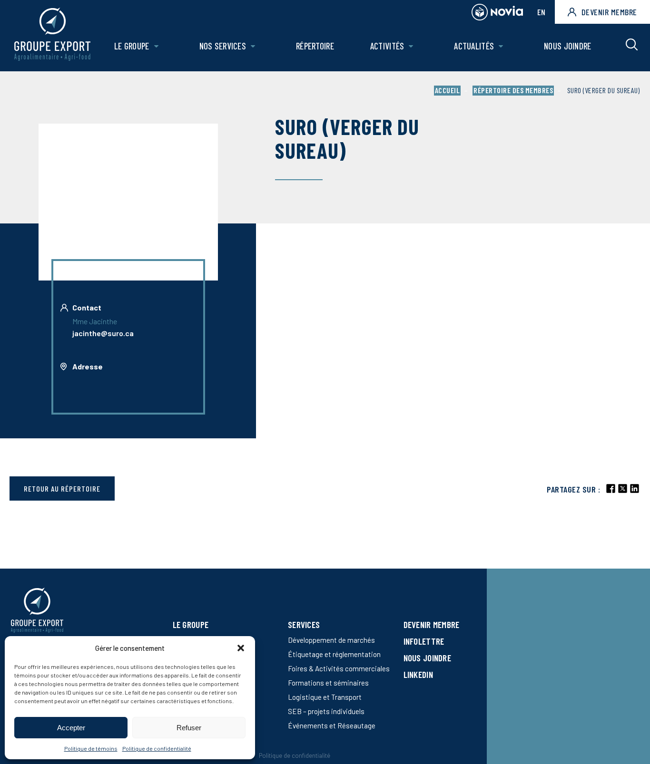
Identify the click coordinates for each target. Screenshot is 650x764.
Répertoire (315, 45)
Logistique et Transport (325, 697)
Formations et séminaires (328, 682)
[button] (241, 648)
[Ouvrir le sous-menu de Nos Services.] (253, 46)
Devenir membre (609, 12)
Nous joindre (567, 45)
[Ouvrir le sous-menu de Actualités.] (501, 46)
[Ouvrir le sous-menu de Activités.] (411, 46)
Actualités (474, 45)
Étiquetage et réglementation (334, 654)
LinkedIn (418, 674)
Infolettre (424, 641)
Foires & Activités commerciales (339, 668)
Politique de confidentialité (156, 748)
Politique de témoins (91, 748)
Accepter (71, 728)
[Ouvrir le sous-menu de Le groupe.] (156, 46)
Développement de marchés (331, 640)
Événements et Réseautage (331, 725)
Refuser (189, 728)
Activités (387, 45)
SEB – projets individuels (326, 711)
